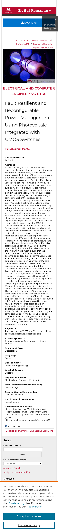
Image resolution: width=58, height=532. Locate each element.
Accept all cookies (29, 516)
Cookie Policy (34, 506)
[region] (29, 506)
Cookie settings (16, 503)
